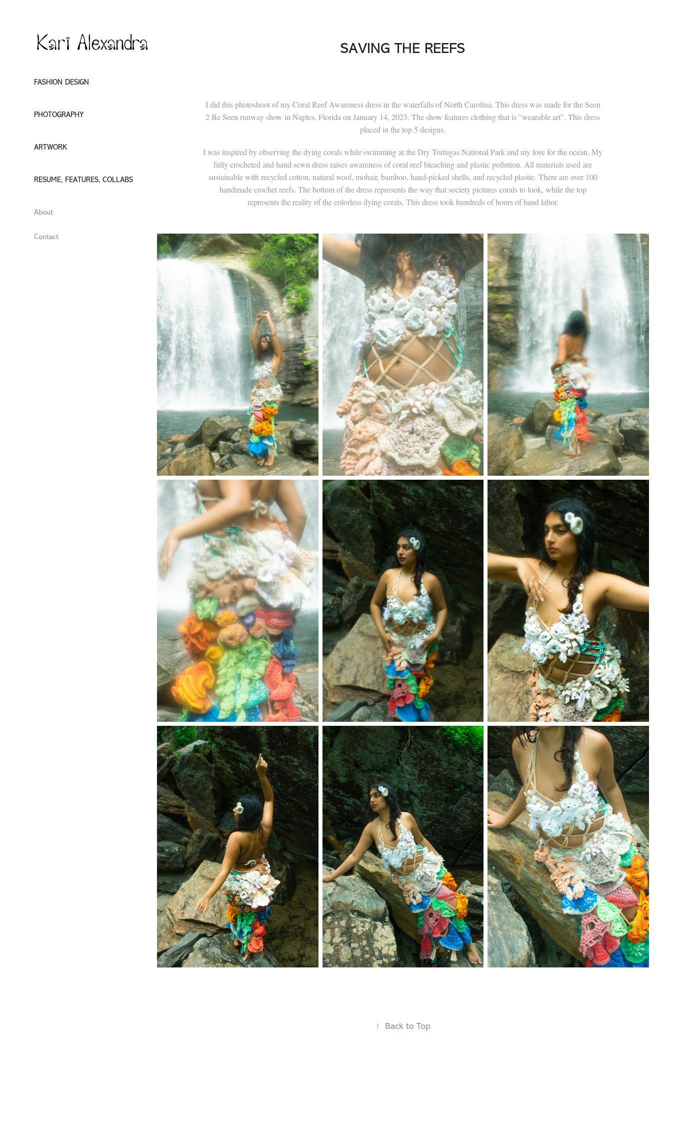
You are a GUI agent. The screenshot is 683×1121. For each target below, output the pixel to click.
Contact (46, 237)
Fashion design (61, 82)
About (43, 212)
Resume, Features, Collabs (83, 180)
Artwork (50, 147)
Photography (59, 115)
